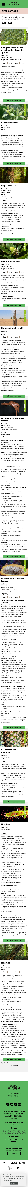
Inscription (14, 1153)
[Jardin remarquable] (18, 1168)
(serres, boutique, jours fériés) (14, 1123)
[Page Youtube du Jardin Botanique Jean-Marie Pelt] (11, 1104)
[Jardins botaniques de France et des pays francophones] (9, 1167)
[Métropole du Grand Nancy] (14, 1163)
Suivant (16, 1065)
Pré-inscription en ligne (14, 100)
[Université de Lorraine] (22, 1163)
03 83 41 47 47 (14, 1097)
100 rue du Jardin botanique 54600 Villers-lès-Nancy (14, 1094)
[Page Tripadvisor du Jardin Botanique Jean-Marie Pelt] (19, 1104)
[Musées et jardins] (5, 1163)
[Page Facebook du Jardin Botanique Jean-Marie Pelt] (7, 1104)
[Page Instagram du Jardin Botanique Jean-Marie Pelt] (15, 1104)
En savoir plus (13, 1183)
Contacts (14, 1172)
